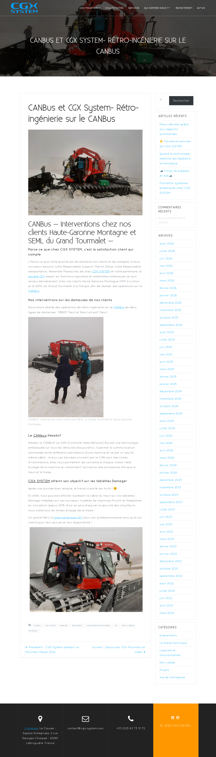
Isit (115, 625)
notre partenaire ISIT (68, 517)
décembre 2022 (171, 561)
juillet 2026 (167, 250)
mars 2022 (167, 612)
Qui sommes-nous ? (156, 8)
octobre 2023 (169, 494)
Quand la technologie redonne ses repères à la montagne (175, 158)
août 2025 (167, 332)
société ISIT (36, 276)
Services (133, 8)
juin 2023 (166, 516)
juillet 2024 (167, 428)
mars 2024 (167, 457)
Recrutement (184, 8)
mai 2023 (166, 524)
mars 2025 (167, 369)
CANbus (40, 435)
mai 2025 (166, 354)
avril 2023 (166, 531)
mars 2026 (167, 280)
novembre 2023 (170, 487)
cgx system (50, 625)
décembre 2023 (171, 479)
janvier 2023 (168, 553)
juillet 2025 (167, 339)
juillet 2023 (167, 509)
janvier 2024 (168, 472)
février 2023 (168, 546)
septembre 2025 (171, 324)
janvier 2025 (168, 383)
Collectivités (114, 8)
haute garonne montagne (98, 625)
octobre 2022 (169, 568)
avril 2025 (166, 361)
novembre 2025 (170, 310)
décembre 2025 (171, 302)
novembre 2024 (170, 398)
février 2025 (168, 376)
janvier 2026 (168, 295)
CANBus (33, 290)
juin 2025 (166, 347)
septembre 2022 (171, 575)
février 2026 (168, 288)
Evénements (168, 635)
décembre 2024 (171, 391)
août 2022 (167, 583)
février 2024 (168, 465)
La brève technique (173, 642)
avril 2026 (166, 273)
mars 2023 (167, 539)
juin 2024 (166, 435)
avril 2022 (166, 605)
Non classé (167, 662)
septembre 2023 (171, 502)
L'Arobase (31, 728)
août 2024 (167, 420)
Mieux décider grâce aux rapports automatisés (174, 129)
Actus (201, 8)
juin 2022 (166, 598)
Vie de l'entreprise (172, 677)
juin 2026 (166, 258)
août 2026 (167, 243)
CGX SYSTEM (101, 271)
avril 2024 (166, 450)
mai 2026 (166, 265)
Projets (164, 669)
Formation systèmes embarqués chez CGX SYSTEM (175, 187)
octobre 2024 (169, 406)
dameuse (64, 625)
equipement (77, 625)
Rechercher (181, 100)
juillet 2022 (167, 590)
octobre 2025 (169, 317)
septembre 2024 (171, 413)
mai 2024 (166, 443)
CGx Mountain (89, 8)
